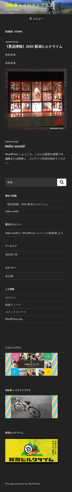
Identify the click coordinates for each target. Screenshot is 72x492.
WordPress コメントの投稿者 (40, 233)
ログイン (10, 297)
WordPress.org (14, 318)
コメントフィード (15, 311)
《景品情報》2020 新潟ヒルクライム (34, 46)
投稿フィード (13, 304)
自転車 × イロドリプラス (29, 5)
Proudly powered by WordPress (22, 483)
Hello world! (15, 146)
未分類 (9, 276)
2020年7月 (11, 254)
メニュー (38, 18)
